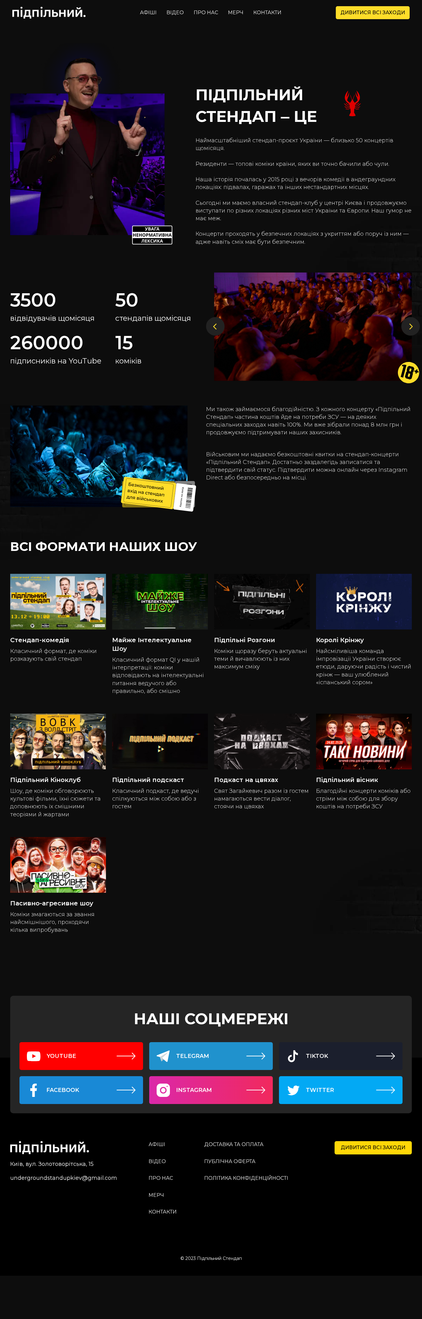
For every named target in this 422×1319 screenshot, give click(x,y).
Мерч (235, 12)
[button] (218, 327)
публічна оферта (229, 1161)
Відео (175, 12)
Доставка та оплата (234, 1144)
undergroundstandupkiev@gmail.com (63, 1178)
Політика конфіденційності (246, 1178)
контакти (267, 12)
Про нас (206, 12)
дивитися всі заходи (372, 12)
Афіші (148, 12)
